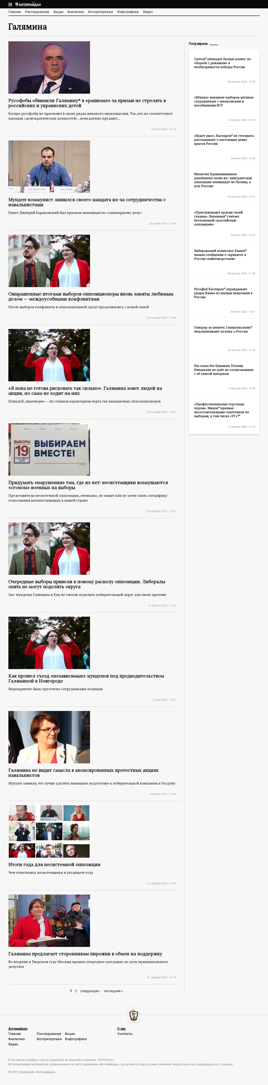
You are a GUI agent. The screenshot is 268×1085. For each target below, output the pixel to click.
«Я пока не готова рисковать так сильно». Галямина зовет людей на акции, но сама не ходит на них (85, 390)
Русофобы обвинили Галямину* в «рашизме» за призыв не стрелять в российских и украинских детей (87, 102)
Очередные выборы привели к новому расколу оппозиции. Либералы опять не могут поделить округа (86, 584)
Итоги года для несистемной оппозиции (54, 864)
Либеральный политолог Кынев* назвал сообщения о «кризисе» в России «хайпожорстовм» (220, 254)
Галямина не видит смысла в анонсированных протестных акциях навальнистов (83, 772)
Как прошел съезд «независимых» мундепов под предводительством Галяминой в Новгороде (86, 678)
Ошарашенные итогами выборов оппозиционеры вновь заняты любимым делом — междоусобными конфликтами (90, 296)
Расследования (37, 12)
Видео (148, 12)
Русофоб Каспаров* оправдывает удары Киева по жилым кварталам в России (223, 293)
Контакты (125, 1034)
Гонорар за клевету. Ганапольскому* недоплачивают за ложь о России (223, 329)
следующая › (90, 991)
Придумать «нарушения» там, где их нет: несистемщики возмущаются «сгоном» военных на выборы (88, 484)
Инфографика (128, 12)
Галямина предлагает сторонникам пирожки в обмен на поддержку (85, 954)
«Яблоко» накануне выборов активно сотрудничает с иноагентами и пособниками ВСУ (224, 101)
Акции (58, 12)
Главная (14, 12)
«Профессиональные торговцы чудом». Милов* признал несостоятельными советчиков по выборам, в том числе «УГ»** (221, 410)
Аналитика (75, 12)
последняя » (113, 991)
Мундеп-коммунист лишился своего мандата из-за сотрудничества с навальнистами (87, 202)
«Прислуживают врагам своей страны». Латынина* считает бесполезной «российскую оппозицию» (218, 218)
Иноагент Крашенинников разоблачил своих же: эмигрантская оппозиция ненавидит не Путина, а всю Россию (223, 180)
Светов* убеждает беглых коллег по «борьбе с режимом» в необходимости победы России (222, 63)
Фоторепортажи (100, 12)
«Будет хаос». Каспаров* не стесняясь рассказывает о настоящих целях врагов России (224, 139)
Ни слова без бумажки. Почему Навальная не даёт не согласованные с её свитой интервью (224, 369)
